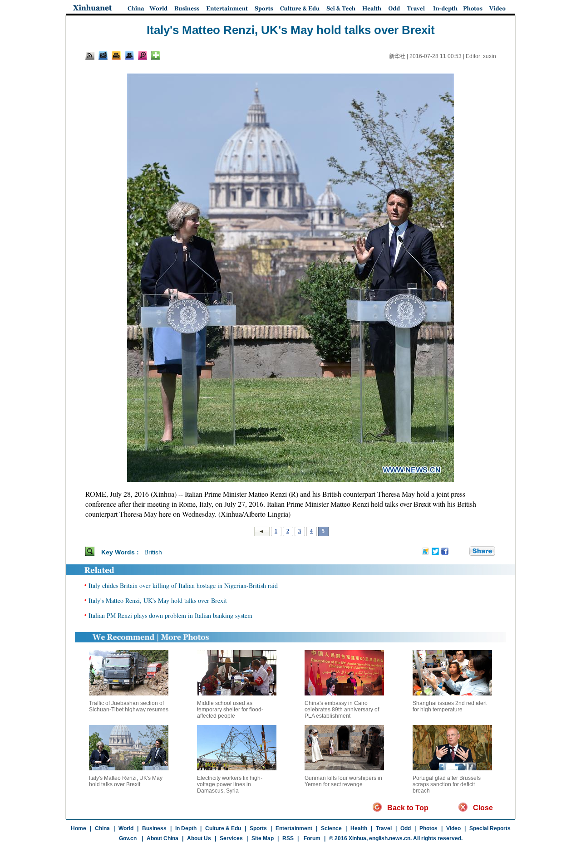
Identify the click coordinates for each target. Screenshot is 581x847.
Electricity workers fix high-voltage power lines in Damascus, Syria (229, 784)
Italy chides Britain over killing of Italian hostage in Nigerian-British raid (183, 585)
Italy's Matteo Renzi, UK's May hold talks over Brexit (158, 600)
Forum (311, 838)
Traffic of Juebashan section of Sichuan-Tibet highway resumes (128, 706)
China (102, 828)
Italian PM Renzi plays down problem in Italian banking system (170, 615)
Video (453, 828)
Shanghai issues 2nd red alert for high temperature (450, 706)
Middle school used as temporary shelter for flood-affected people (230, 709)
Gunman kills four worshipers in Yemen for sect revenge (343, 781)
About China (162, 838)
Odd (405, 828)
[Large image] (142, 55)
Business (154, 828)
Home (78, 828)
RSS (288, 838)
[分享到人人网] (463, 551)
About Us (199, 838)
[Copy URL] (129, 55)
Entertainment (294, 828)
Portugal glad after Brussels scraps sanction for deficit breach (447, 784)
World (125, 828)
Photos (428, 828)
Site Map (262, 838)
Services (231, 838)
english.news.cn (389, 838)
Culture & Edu (223, 828)
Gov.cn (128, 838)
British (153, 552)
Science (331, 828)
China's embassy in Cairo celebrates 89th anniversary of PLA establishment (342, 709)
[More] (155, 55)
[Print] (116, 55)
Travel (384, 828)
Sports (258, 828)
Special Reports (490, 828)
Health (358, 828)
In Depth (186, 828)
